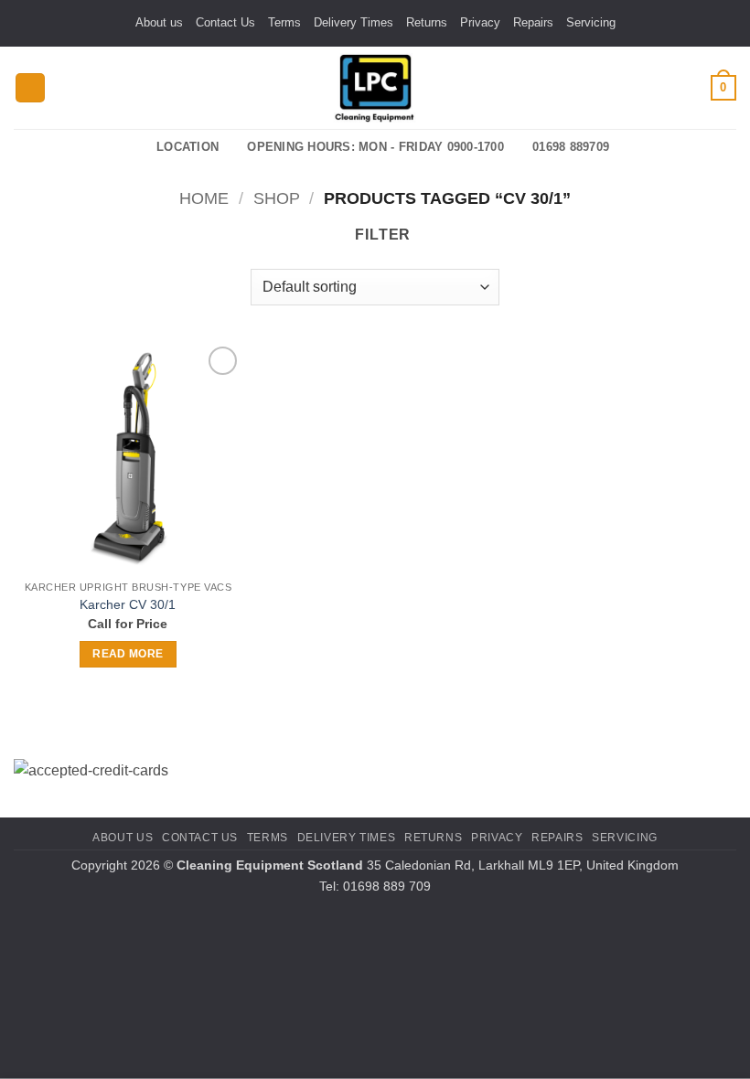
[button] (30, 88)
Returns (426, 22)
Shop (276, 198)
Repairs (533, 22)
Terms (284, 22)
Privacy (480, 22)
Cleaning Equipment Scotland (270, 865)
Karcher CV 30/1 (128, 604)
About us (159, 22)
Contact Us (225, 22)
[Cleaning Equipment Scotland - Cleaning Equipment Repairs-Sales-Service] (375, 88)
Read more (127, 653)
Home (204, 198)
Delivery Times (353, 22)
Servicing (591, 22)
